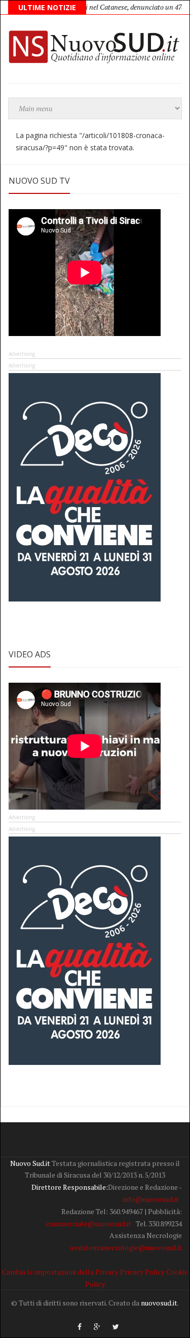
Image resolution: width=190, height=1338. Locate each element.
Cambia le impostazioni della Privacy (60, 1272)
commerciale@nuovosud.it (88, 1223)
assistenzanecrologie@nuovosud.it (126, 1247)
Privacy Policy (142, 1272)
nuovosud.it (159, 1303)
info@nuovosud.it (151, 1199)
